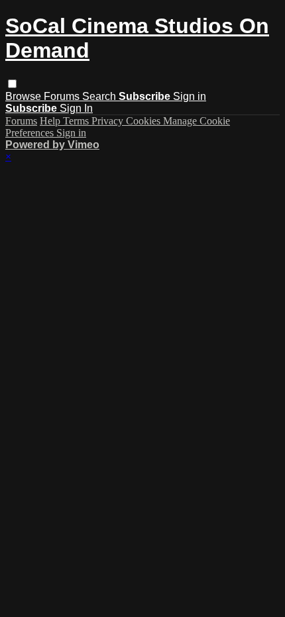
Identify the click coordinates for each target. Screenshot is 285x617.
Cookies (144, 120)
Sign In (76, 108)
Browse (24, 96)
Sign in (189, 96)
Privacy (108, 120)
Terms (77, 120)
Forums (63, 96)
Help (51, 120)
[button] (12, 83)
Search (100, 96)
